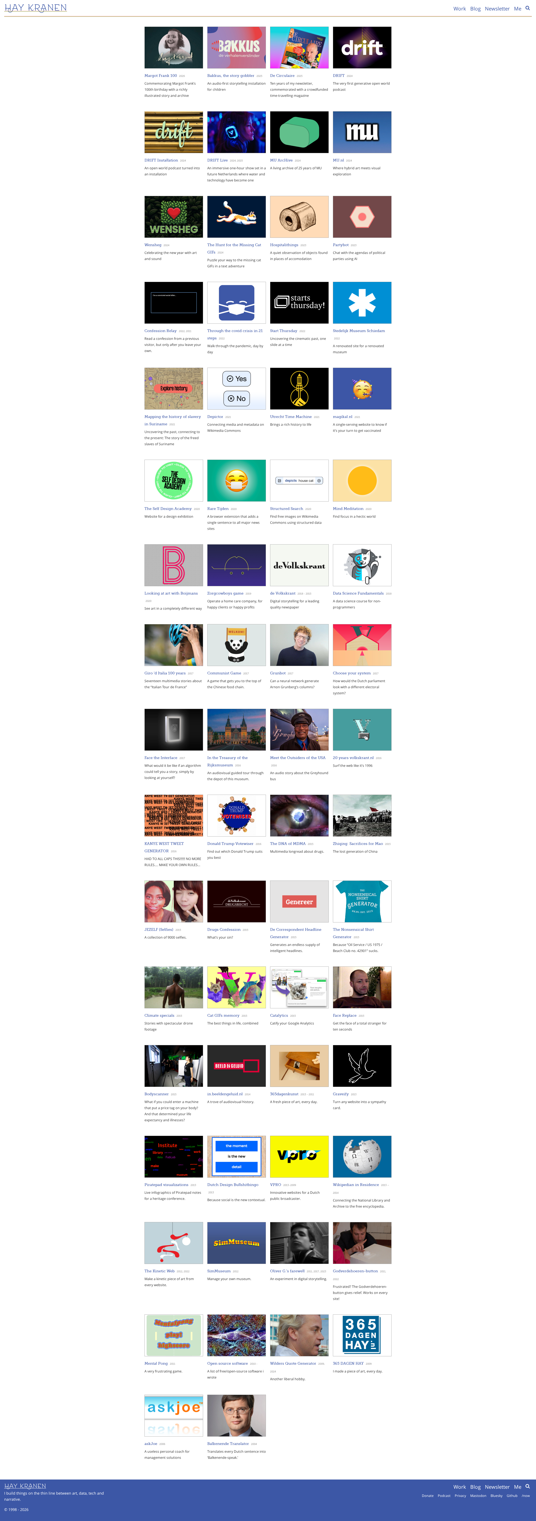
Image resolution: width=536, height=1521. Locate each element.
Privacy (460, 1495)
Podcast (444, 1495)
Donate (428, 1495)
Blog (475, 8)
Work (460, 8)
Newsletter (497, 8)
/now (526, 1495)
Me (517, 8)
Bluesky (496, 1495)
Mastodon (478, 1495)
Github (512, 1495)
